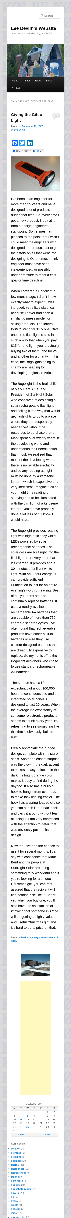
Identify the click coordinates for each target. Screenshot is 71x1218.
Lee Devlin (19, 129)
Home (15, 80)
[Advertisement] (35, 1038)
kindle (14, 1205)
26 (27, 1127)
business (26, 937)
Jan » (48, 1134)
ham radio (17, 1180)
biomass (16, 1152)
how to (15, 1193)
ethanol (15, 1176)
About (27, 80)
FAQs (38, 80)
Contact (16, 88)
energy (36, 937)
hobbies (15, 1185)
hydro (14, 1201)
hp (12, 1197)
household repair (21, 1189)
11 (21, 1119)
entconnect (17, 1168)
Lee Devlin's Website (33, 28)
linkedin (15, 1209)
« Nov (21, 1134)
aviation (15, 1148)
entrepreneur (48, 937)
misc (14, 1213)
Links (49, 80)
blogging (16, 1156)
